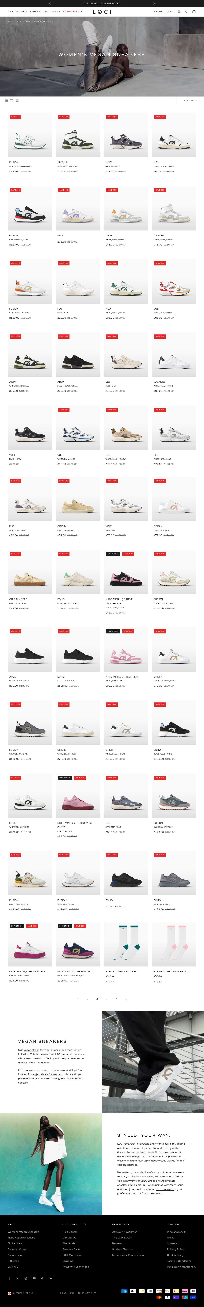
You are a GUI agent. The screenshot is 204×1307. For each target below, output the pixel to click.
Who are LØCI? (176, 1232)
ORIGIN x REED (18, 599)
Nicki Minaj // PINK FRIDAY (122, 677)
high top (143, 1161)
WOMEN (21, 12)
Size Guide (68, 1243)
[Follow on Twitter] (17, 1278)
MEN (11, 12)
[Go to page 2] (126, 999)
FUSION (13, 162)
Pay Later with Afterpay (181, 1267)
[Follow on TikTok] (42, 1278)
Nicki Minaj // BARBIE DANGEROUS (119, 601)
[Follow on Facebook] (9, 1278)
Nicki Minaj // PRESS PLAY (74, 971)
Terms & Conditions (179, 1261)
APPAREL (35, 12)
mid (129, 1161)
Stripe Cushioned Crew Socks (122, 973)
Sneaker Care (71, 1249)
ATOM (109, 235)
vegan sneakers (175, 1172)
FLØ (59, 309)
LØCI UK (13, 1267)
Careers (172, 1243)
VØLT (109, 162)
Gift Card (13, 1261)
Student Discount (123, 1249)
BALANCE (159, 382)
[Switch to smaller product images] (11, 101)
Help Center (69, 1232)
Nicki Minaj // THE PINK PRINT (28, 971)
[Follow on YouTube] (34, 1278)
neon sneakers (165, 1189)
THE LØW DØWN (122, 1238)
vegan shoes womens (68, 1078)
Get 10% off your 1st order (102, 3)
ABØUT (159, 12)
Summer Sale (73, 12)
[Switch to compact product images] (17, 101)
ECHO (61, 599)
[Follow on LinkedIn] (50, 1278)
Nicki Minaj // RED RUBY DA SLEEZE (74, 825)
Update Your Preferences (128, 1255)
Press (170, 1238)
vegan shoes (31, 1050)
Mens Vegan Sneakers (21, 1238)
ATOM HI (62, 162)
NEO (156, 162)
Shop (19, 21)
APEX (12, 677)
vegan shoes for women (47, 1074)
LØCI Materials (71, 1255)
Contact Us (69, 1238)
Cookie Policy (175, 1255)
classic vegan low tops (154, 1176)
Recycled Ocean (17, 1249)
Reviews (117, 1243)
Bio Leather (15, 1243)
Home (10, 21)
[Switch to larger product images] (6, 101)
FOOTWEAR (52, 12)
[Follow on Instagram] (25, 1278)
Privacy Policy (175, 1249)
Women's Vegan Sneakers (40, 21)
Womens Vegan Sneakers (23, 1232)
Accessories (15, 1255)
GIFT (170, 12)
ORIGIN (61, 526)
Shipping (67, 1261)
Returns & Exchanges (75, 1267)
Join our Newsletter (124, 1232)
